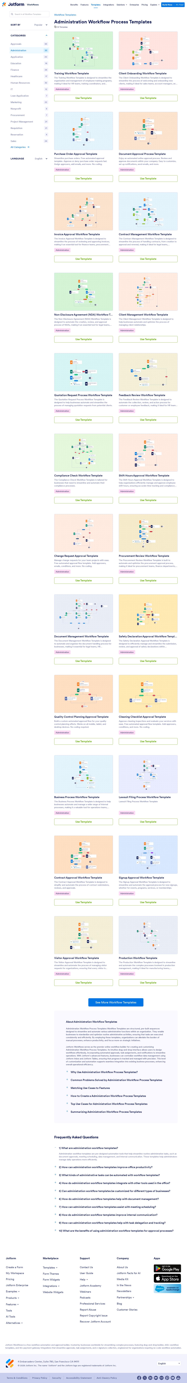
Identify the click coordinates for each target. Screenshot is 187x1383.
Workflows (33, 4)
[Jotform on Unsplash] (178, 1378)
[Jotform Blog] (161, 1378)
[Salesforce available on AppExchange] (167, 1288)
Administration (63, 89)
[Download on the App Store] (167, 1278)
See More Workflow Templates (115, 1002)
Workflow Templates (65, 14)
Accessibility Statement (79, 1377)
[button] (29, 24)
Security (56, 1377)
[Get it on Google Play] (167, 1268)
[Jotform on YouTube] (173, 1378)
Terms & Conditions (17, 1377)
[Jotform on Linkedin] (150, 1378)
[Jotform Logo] (13, 4)
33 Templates (62, 27)
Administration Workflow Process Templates (103, 22)
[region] (29, 91)
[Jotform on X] (145, 1378)
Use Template (83, 98)
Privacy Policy (39, 1377)
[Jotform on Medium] (156, 1378)
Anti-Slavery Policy (107, 1377)
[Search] (12, 14)
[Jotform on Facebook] (139, 1378)
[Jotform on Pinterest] (167, 1378)
